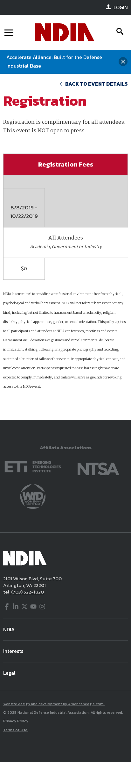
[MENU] (9, 32)
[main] (65, 247)
